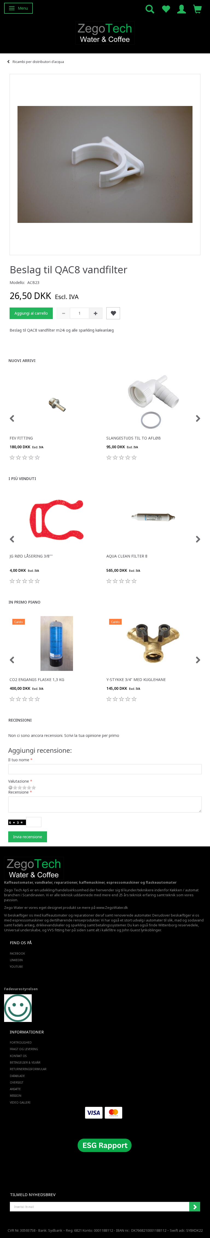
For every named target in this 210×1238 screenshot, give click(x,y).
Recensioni (20, 720)
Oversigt (16, 1082)
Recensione (18, 792)
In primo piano (24, 602)
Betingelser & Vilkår (25, 1062)
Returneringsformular (28, 1069)
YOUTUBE (16, 967)
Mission (15, 1096)
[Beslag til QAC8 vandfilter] (105, 164)
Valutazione (18, 781)
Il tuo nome (18, 759)
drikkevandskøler (50, 925)
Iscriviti (194, 1206)
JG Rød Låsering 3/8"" (31, 556)
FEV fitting (21, 438)
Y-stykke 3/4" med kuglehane (136, 679)
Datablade (17, 1076)
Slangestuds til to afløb (133, 438)
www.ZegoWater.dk (112, 907)
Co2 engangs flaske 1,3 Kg (37, 679)
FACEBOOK (17, 953)
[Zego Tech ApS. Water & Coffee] (105, 32)
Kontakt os (18, 1056)
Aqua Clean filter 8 (126, 556)
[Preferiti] (165, 8)
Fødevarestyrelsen (21, 989)
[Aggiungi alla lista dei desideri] (113, 313)
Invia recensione (27, 836)
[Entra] (181, 8)
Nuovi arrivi (22, 360)
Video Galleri (20, 1102)
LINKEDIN (16, 960)
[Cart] (197, 8)
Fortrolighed (21, 1042)
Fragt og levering (24, 1049)
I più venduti (22, 478)
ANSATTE (15, 1089)
